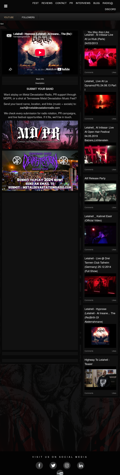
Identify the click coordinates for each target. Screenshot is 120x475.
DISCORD (110, 9)
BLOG (96, 3)
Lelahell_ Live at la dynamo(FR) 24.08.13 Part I (100, 85)
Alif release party (95, 178)
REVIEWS (47, 3)
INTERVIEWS (83, 3)
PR (71, 3)
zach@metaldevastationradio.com (40, 107)
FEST (35, 3)
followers (28, 17)
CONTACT (61, 3)
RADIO (106, 3)
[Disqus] (40, 233)
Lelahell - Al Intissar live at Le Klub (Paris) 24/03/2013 (99, 39)
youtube (9, 17)
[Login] (111, 3)
